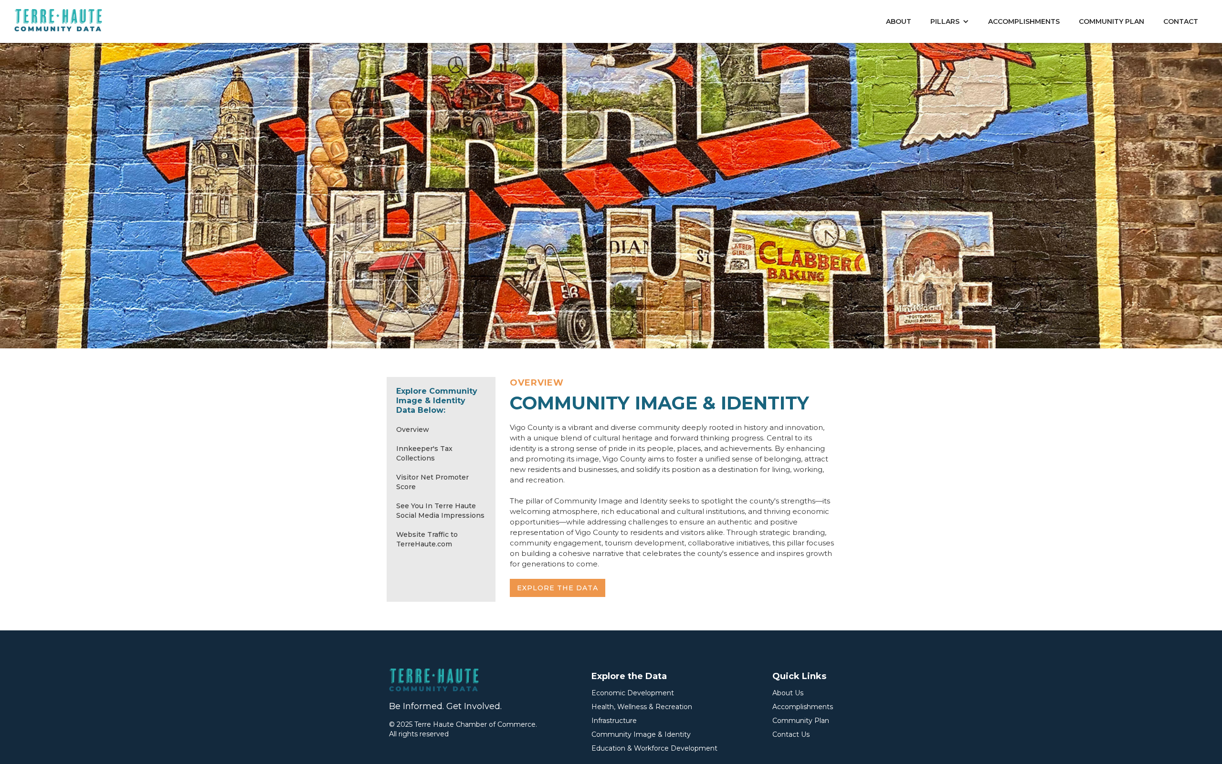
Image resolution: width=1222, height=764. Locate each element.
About (898, 21)
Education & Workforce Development (654, 748)
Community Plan (800, 720)
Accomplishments (802, 706)
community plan (1111, 21)
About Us (787, 693)
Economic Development (632, 693)
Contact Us (791, 734)
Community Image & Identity (641, 734)
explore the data (557, 588)
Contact (1180, 21)
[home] (58, 21)
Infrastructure (614, 720)
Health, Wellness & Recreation (641, 706)
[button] (950, 21)
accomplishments (1024, 21)
